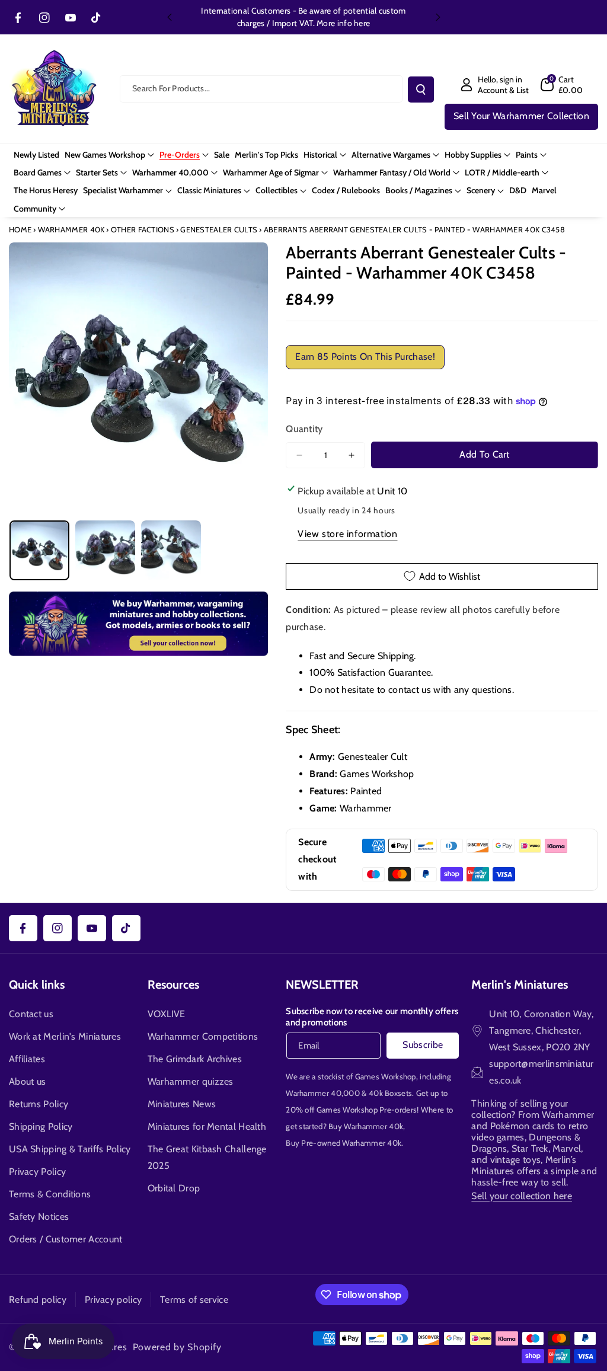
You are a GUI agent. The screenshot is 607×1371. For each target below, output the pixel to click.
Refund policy (37, 1299)
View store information (347, 533)
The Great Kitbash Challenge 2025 (207, 1157)
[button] (562, 85)
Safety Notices (39, 1216)
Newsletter (322, 984)
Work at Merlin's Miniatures (65, 1036)
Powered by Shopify (177, 1347)
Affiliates (27, 1059)
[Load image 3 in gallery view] (171, 550)
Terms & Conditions (50, 1194)
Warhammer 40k (71, 229)
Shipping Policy (41, 1126)
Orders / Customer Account (66, 1239)
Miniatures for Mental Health (207, 1126)
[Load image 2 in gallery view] (105, 550)
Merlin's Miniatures (519, 984)
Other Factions (142, 229)
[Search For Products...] (421, 89)
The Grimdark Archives (195, 1059)
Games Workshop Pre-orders (367, 1109)
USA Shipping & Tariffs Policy (70, 1149)
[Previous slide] (169, 17)
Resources (173, 984)
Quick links (37, 984)
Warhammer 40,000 (323, 1093)
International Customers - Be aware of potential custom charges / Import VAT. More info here (303, 16)
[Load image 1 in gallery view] (39, 550)
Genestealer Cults (218, 229)
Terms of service (194, 1299)
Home (20, 229)
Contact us (31, 1014)
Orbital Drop (174, 1188)
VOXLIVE (167, 1014)
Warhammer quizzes (191, 1081)
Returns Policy (38, 1104)
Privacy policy (113, 1299)
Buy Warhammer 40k (365, 1126)
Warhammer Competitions (203, 1036)
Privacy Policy (37, 1171)
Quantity (304, 428)
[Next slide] (438, 17)
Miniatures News (182, 1104)
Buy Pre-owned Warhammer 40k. (344, 1143)
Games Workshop (385, 1076)
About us (27, 1081)
